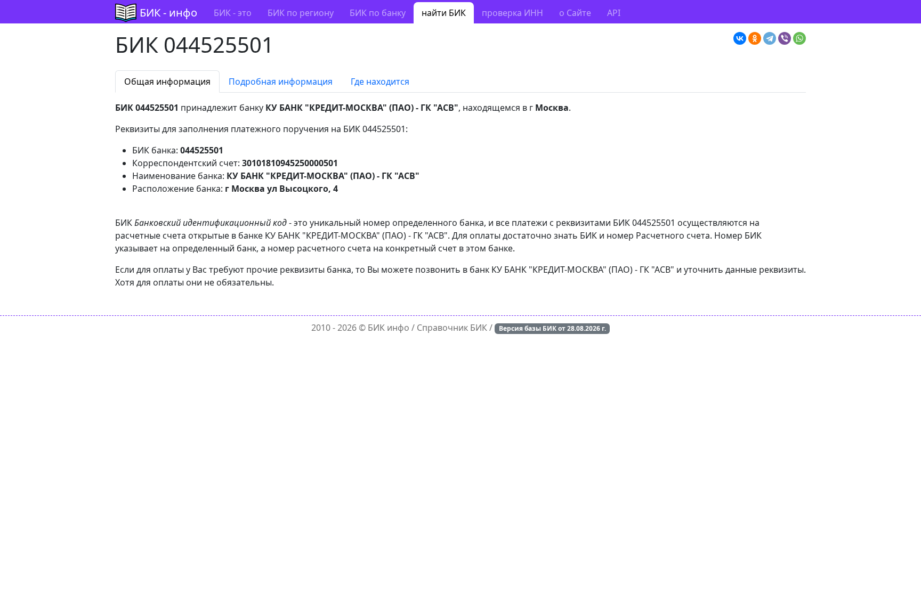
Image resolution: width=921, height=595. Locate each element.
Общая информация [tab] (167, 81)
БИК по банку (378, 13)
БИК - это (233, 13)
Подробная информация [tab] (281, 81)
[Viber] (784, 38)
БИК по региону (301, 13)
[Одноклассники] (754, 38)
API (613, 13)
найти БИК (444, 13)
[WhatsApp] (799, 38)
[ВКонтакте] (739, 38)
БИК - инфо (168, 12)
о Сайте (575, 13)
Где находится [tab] (380, 81)
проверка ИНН (512, 13)
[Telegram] (769, 38)
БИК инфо (388, 327)
